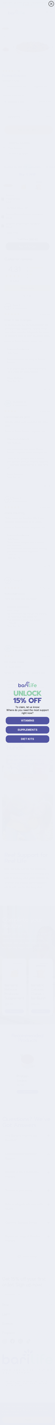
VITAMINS (27, 720)
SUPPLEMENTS (27, 729)
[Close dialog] (51, 3)
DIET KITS (27, 739)
